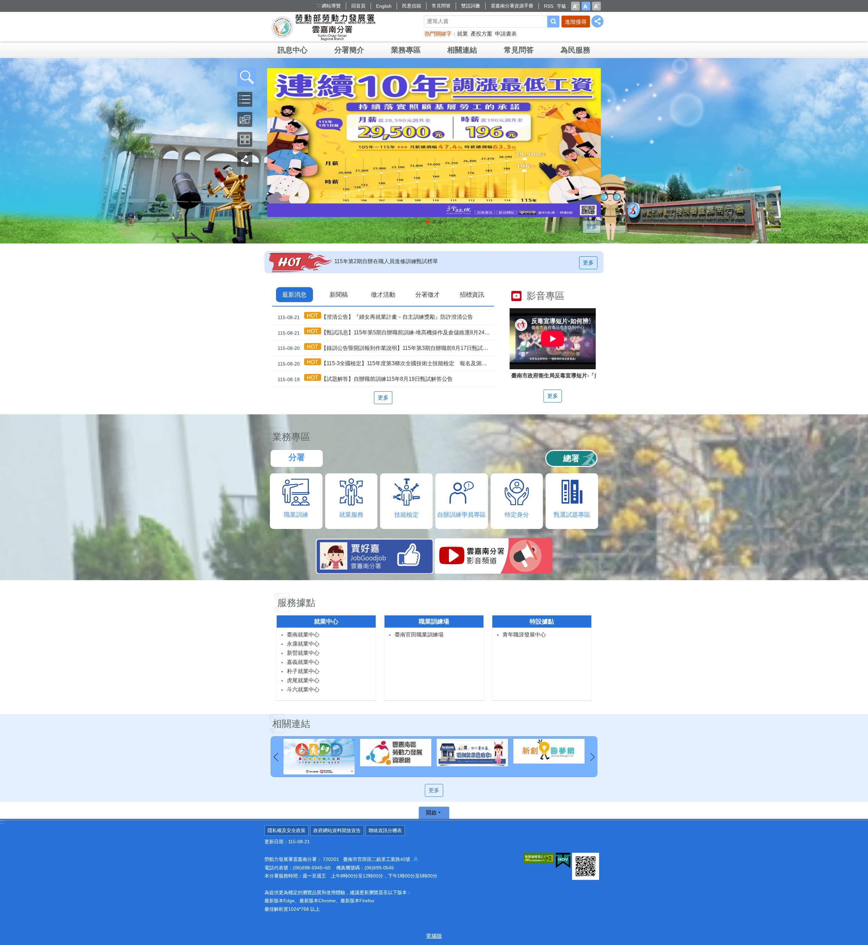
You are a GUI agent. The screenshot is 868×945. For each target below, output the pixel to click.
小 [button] (575, 6)
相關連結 (462, 50)
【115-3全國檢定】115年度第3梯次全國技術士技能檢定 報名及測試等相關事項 (386, 363)
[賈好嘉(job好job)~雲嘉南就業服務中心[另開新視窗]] (395, 752)
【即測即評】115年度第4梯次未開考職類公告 (388, 261)
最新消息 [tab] (294, 294)
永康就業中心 (303, 644)
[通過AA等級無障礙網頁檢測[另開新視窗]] (539, 858)
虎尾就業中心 (303, 680)
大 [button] (596, 6)
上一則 (276, 757)
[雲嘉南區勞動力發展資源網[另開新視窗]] (319, 752)
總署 (571, 458)
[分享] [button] (597, 21)
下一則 (592, 757)
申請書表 (506, 34)
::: (319, 5)
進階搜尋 (576, 22)
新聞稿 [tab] (339, 294)
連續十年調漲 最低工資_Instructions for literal (428, 222)
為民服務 (575, 50)
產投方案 (481, 34)
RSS (548, 6)
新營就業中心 (303, 653)
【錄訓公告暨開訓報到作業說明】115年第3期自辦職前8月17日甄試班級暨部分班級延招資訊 (386, 348)
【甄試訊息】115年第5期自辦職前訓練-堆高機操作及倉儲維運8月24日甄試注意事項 (386, 333)
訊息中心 (293, 50)
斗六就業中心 (303, 689)
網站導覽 (331, 5)
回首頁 (358, 5)
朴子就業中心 (303, 671)
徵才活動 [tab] (383, 294)
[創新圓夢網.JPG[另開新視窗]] (472, 751)
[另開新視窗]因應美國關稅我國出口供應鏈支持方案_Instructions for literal (434, 222)
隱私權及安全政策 (286, 830)
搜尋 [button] (553, 21)
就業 (462, 34)
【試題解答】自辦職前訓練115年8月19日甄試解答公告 (365, 379)
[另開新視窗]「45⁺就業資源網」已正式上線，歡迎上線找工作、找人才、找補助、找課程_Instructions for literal (440, 222)
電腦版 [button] (434, 936)
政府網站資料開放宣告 (337, 830)
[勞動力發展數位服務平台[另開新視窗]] (549, 752)
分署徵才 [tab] (427, 294)
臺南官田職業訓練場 (419, 634)
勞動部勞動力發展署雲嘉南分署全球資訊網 (323, 27)
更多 (591, 227)
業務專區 (406, 50)
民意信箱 (411, 5)
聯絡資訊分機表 (385, 830)
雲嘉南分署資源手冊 (512, 5)
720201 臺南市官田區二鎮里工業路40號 (368, 859)
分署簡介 (349, 50)
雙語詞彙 (470, 5)
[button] (246, 77)
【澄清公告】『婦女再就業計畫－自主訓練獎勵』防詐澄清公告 (375, 317)
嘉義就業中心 (303, 662)
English (384, 6)
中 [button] (585, 6)
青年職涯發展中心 (524, 634)
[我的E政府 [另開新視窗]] (563, 860)
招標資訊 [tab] (472, 294)
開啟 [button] (431, 812)
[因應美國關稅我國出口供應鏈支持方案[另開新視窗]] (434, 142)
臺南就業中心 (303, 634)
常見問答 (441, 5)
